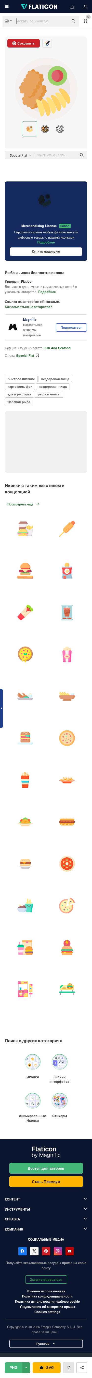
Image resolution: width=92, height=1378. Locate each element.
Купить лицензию (46, 251)
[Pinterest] (46, 1251)
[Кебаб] (25, 612)
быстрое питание (21, 378)
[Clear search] (62, 21)
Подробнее (46, 242)
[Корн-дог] (67, 529)
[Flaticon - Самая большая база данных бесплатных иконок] (39, 6)
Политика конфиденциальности (47, 1296)
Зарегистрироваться (46, 1279)
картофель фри (20, 386)
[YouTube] (70, 1251)
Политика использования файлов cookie (47, 1301)
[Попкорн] (67, 654)
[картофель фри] (67, 780)
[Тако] (25, 822)
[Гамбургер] (25, 863)
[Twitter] (34, 1251)
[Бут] (25, 989)
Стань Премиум (46, 1181)
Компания (14, 1229)
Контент (12, 1199)
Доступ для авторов (46, 1168)
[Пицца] (25, 654)
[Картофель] (67, 696)
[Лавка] (67, 989)
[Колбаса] (25, 696)
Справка (12, 1219)
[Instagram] (58, 1251)
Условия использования (46, 1291)
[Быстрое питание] (25, 529)
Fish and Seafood (57, 347)
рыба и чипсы (49, 394)
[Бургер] (25, 571)
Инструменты (17, 1209)
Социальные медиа (46, 1239)
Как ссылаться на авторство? (28, 307)
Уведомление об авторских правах (47, 1306)
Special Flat (25, 355)
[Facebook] (22, 1251)
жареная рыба (19, 401)
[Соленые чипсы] (67, 571)
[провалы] (25, 905)
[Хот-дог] (67, 822)
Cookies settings (47, 1312)
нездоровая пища (55, 378)
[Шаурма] (67, 612)
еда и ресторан (19, 394)
